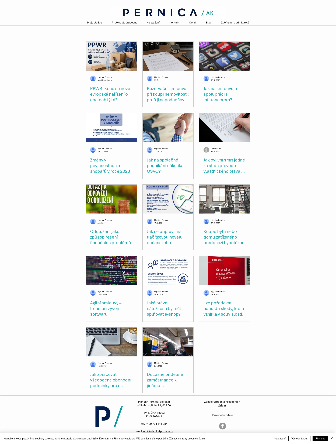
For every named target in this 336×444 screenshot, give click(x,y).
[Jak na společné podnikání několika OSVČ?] (168, 127)
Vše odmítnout (299, 438)
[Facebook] (222, 426)
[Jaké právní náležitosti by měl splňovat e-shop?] (168, 270)
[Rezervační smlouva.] (168, 56)
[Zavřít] (332, 438)
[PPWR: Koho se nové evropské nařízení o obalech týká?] (111, 56)
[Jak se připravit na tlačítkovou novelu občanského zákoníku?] (168, 199)
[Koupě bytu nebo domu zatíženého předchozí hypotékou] (224, 199)
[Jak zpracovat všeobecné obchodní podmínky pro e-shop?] (111, 342)
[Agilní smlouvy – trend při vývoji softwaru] (111, 270)
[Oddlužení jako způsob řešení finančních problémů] (111, 199)
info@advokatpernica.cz (157, 431)
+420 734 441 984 (156, 424)
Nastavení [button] (280, 438)
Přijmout (320, 438)
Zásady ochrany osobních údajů (187, 438)
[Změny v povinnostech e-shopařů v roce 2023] (111, 127)
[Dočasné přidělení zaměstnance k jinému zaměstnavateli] (168, 342)
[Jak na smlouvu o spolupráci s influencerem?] (224, 56)
